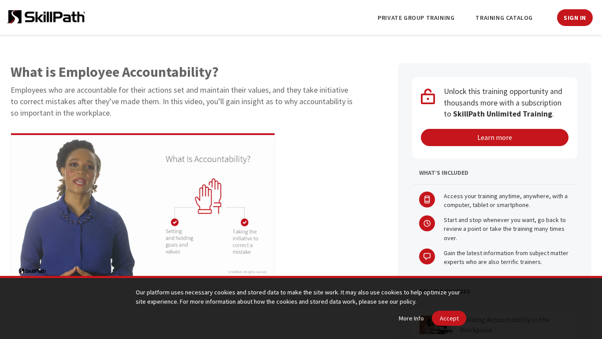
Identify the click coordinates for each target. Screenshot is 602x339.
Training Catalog (504, 18)
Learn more (494, 137)
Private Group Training (416, 18)
